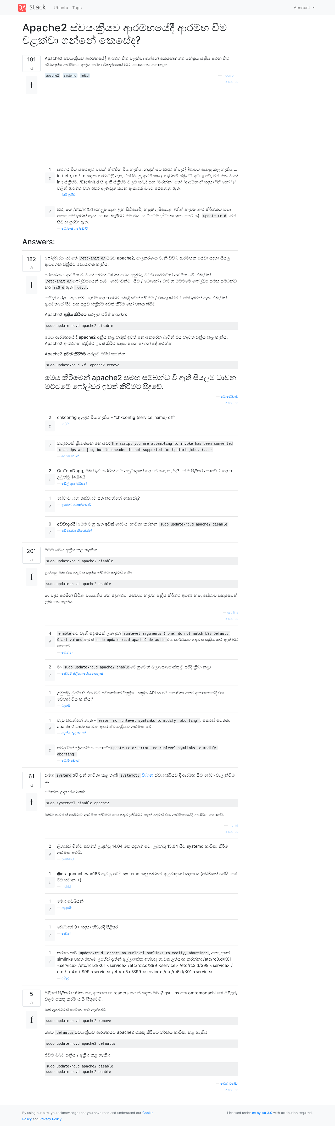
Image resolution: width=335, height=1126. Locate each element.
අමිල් (65, 978)
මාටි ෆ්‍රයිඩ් (69, 195)
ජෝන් (66, 934)
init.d (84, 75)
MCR (65, 424)
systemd (70, 75)
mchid (233, 825)
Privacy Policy (51, 1119)
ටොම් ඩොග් (70, 456)
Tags (77, 7)
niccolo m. (230, 75)
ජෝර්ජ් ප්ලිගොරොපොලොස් (82, 673)
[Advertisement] (141, 121)
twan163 (68, 859)
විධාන (147, 775)
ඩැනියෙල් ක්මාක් (74, 733)
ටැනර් (66, 706)
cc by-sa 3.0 (262, 1113)
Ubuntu (61, 7)
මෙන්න (67, 652)
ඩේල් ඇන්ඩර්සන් (74, 484)
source (232, 82)
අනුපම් (66, 908)
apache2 (52, 75)
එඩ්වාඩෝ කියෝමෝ (77, 531)
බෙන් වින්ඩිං (229, 1083)
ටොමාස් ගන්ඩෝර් (75, 228)
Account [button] (302, 7)
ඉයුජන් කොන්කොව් (76, 505)
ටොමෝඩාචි (229, 397)
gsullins (232, 612)
